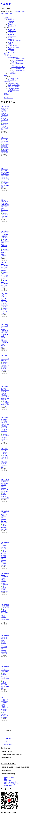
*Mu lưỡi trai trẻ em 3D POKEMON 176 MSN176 (5, 451)
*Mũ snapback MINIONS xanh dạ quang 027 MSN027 (5, 669)
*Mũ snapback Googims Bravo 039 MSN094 (5, 513)
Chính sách (7, 780)
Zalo (15, 11)
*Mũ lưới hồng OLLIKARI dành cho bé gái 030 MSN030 (4, 266)
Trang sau (8, 738)
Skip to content (8, 98)
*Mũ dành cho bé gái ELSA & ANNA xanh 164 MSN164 (5, 110)
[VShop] (10, 809)
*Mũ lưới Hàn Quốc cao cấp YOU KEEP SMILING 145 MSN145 (5, 234)
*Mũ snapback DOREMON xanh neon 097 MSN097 (5, 482)
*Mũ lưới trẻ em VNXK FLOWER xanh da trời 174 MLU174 (5, 421)
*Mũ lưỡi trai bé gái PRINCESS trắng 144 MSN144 (4, 297)
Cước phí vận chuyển (10, 782)
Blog (5, 779)
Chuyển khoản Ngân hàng (11, 784)
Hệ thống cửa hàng (9, 777)
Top (5, 741)
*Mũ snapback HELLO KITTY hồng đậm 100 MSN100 (5, 545)
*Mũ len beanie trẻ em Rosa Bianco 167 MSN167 (5, 202)
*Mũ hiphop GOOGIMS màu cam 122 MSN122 (4, 140)
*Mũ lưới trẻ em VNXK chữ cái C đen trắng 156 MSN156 (5, 390)
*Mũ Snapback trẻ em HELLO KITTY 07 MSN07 (4, 701)
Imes (22, 11)
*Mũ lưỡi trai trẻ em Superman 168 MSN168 (5, 358)
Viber (18, 11)
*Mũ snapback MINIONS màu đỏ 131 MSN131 (5, 638)
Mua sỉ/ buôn (8, 785)
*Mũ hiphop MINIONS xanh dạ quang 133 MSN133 (5, 171)
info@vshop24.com (6, 13)
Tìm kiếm (3, 8)
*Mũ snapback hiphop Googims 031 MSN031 (5, 575)
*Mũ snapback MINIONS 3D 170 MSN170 (5, 606)
